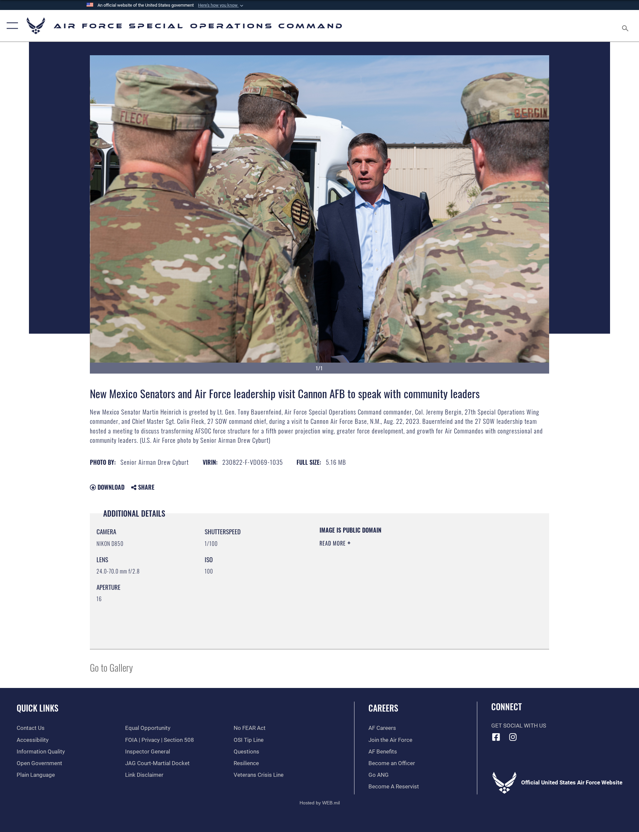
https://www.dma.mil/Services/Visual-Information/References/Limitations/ (398, 585)
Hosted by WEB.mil (320, 802)
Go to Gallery (111, 667)
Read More (333, 543)
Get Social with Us (518, 726)
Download (110, 487)
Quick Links (37, 708)
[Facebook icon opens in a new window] (496, 737)
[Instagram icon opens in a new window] (513, 737)
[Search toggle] (626, 25)
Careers (383, 708)
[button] (221, 5)
